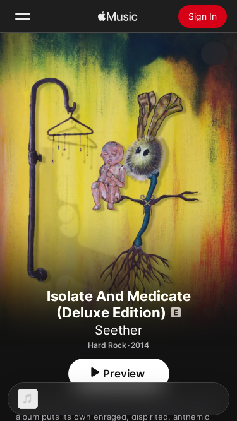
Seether (118, 330)
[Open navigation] (23, 16)
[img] (117, 16)
